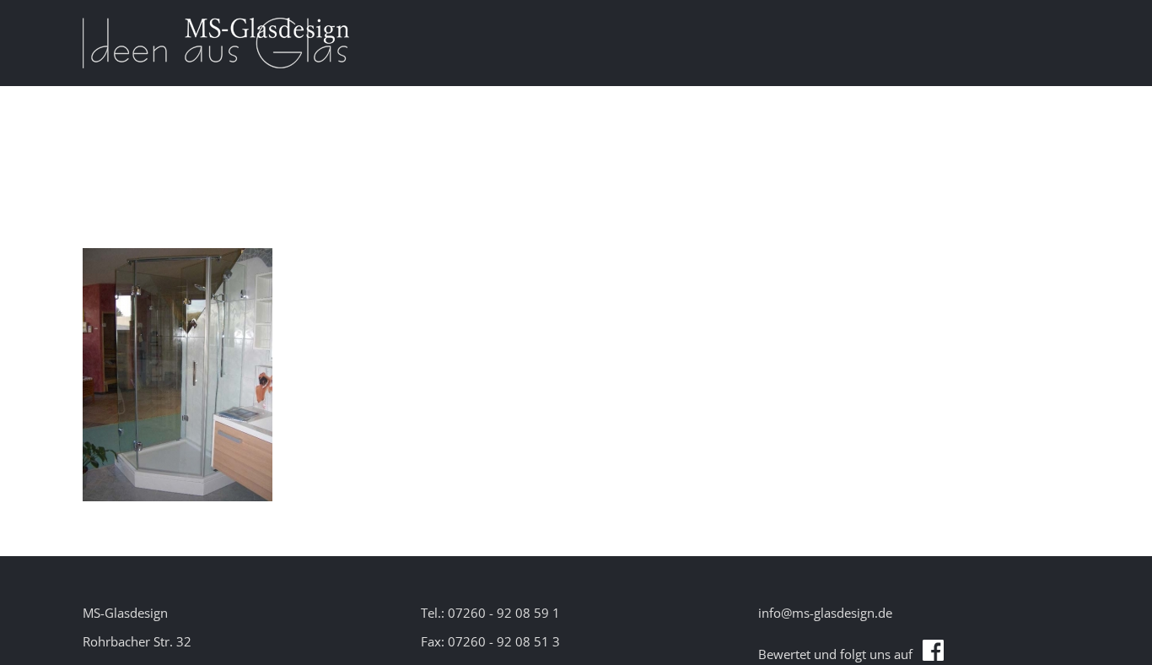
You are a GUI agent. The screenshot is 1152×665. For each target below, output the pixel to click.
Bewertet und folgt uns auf (840, 654)
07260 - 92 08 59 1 (504, 612)
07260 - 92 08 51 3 (504, 641)
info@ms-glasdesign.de (825, 612)
